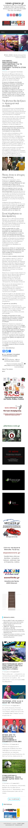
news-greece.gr (14, 3)
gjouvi (13, 71)
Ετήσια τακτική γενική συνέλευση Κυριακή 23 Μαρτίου (12, 624)
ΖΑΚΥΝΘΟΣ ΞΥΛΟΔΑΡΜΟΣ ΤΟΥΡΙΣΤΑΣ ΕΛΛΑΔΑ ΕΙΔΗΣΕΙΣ (11, 355)
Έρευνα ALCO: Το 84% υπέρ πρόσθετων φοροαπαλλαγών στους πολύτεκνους (14, 621)
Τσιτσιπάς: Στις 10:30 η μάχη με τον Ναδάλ (12, 702)
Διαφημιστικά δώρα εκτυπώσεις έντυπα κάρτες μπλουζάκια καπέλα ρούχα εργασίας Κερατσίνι (14, 635)
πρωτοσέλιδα (14, 819)
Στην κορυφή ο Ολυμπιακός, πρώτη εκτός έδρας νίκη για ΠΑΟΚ (12, 778)
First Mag (20, 823)
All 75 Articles (14, 799)
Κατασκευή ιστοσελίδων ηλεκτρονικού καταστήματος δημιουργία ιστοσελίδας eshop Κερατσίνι (14, 631)
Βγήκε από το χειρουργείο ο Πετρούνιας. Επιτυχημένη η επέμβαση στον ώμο (12, 738)
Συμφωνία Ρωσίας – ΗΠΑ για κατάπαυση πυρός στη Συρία (12, 359)
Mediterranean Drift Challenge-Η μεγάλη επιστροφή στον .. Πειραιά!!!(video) (12, 666)
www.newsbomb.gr (10, 348)
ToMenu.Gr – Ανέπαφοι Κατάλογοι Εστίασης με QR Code (13, 627)
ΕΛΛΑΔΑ (21, 71)
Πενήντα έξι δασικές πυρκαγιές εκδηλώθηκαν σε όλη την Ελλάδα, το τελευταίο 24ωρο (14, 365)
